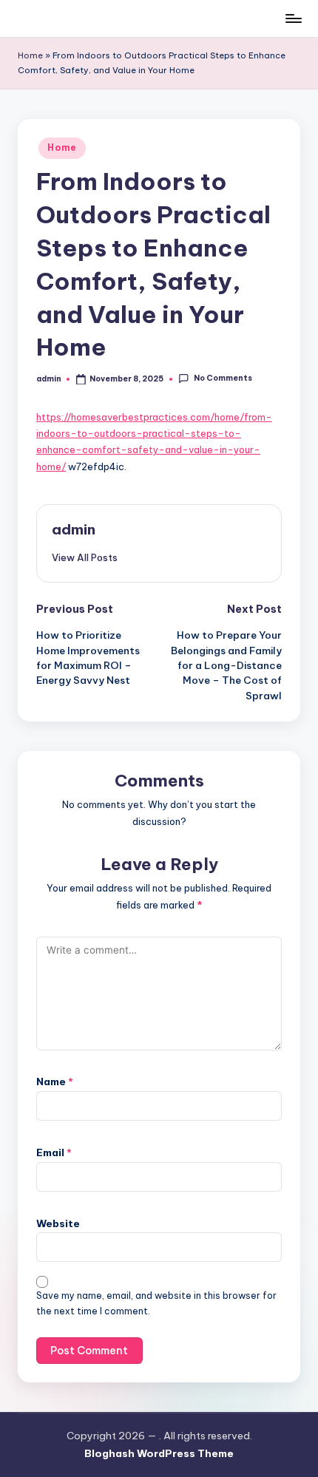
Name (54, 1081)
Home (30, 55)
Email (54, 1152)
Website (58, 1223)
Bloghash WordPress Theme (159, 1453)
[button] (85, 557)
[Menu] (292, 18)
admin (73, 529)
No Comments (222, 379)
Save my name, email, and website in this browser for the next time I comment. (156, 1303)
